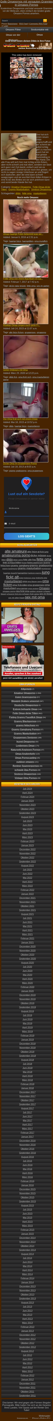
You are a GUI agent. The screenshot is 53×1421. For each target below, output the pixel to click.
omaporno (41, 332)
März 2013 (27, 1323)
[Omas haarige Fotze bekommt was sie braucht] (25, 216)
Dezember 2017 (28, 1092)
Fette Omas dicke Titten (25, 713)
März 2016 (27, 1177)
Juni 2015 (28, 1213)
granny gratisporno (17, 470)
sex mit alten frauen (16, 598)
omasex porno (9, 591)
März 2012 (27, 1371)
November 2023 (28, 805)
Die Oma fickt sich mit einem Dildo (20, 419)
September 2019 (27, 1007)
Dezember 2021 (28, 898)
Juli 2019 (27, 1015)
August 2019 (27, 1011)
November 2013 (28, 1290)
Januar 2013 (27, 1331)
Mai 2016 (27, 1169)
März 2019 (27, 1031)
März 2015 (27, 1226)
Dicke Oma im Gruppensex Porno (20, 463)
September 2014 (27, 1250)
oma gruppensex (35, 470)
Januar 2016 (27, 1185)
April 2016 (27, 1173)
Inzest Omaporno (26, 741)
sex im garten (43, 286)
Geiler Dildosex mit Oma (15, 370)
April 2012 (27, 1367)
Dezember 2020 (28, 946)
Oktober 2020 (27, 954)
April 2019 (27, 1027)
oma (25, 581)
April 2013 (27, 1319)
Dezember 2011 (27, 1383)
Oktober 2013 (27, 1294)
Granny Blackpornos (25, 721)
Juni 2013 (28, 1311)
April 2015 (27, 1222)
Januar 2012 (27, 1379)
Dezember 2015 (28, 1189)
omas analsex (33, 589)
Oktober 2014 (27, 1246)
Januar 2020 (27, 991)
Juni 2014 (28, 1262)
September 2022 (27, 861)
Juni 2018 (28, 1068)
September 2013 (27, 1298)
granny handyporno (10, 569)
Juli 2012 (27, 1355)
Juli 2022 (27, 870)
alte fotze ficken (16, 332)
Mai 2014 (27, 1266)
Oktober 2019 (27, 1003)
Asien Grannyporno (25, 697)
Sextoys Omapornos (41, 189)
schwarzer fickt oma (14, 594)
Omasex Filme (13, 29)
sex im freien (46, 594)
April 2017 (27, 1124)
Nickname (14, 508)
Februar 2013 (27, 1327)
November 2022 (28, 853)
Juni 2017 (28, 1116)
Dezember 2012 (28, 1335)
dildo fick (13, 377)
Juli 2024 (27, 789)
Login (6, 26)
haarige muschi (10, 573)
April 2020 (27, 979)
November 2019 (28, 999)
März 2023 (27, 837)
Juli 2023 (27, 821)
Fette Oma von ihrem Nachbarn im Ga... (23, 279)
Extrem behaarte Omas (25, 709)
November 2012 (28, 1339)
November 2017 (28, 1096)
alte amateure (16, 551)
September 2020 (27, 959)
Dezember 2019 (28, 995)
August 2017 (27, 1108)
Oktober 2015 (27, 1197)
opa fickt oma (22, 591)
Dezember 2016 (28, 1141)
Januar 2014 (27, 1282)
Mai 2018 (27, 1072)
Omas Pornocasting (25, 758)
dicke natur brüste (17, 286)
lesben (21, 578)
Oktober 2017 (27, 1100)
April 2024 (27, 793)
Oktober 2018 (27, 1052)
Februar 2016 (27, 1181)
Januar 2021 (27, 942)
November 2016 (28, 1145)
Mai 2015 (27, 1217)
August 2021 (27, 914)
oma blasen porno (34, 582)
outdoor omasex (36, 591)
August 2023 (27, 817)
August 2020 (27, 963)
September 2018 (27, 1056)
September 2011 (27, 1395)
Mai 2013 (27, 1315)
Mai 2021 (27, 926)
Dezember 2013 (28, 1286)
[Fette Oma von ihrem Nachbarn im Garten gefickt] (25, 261)
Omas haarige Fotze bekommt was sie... (23, 234)
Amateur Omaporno (21, 187)
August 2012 (27, 1351)
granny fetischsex (25, 725)
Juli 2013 (27, 1306)
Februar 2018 (27, 1084)
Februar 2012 (27, 1375)
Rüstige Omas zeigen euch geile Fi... (21, 325)
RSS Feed (23, 24)
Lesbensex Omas (25, 745)
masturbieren (39, 193)
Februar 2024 (27, 797)
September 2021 (27, 910)
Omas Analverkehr (25, 754)
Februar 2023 (27, 841)
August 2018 (27, 1060)
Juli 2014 (27, 1258)
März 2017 (27, 1128)
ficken (24, 563)
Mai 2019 (27, 1023)
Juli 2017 (27, 1112)
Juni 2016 (28, 1165)
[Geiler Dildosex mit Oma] (25, 352)
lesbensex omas (29, 578)
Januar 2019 (27, 1039)
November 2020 (28, 950)
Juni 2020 (28, 971)
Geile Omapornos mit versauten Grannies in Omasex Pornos (26, 3)
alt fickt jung (42, 552)
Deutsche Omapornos (26, 705)
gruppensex (30, 332)
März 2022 (27, 886)
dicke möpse (38, 555)
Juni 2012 (28, 1359)
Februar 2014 (27, 1278)
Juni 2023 (28, 825)
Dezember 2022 (28, 849)
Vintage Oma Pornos (26, 778)
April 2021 (27, 930)
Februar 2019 (27, 1035)
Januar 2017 (27, 1137)
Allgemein (26, 689)
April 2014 (27, 1270)
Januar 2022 (27, 894)
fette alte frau (29, 559)
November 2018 (28, 1048)
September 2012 (27, 1347)
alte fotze (32, 551)
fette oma (27, 193)
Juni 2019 (28, 1019)
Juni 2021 (28, 922)
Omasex (44, 588)
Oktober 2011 (27, 1391)
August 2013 (27, 1302)
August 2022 (27, 865)
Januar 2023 (27, 845)
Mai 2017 (27, 1120)
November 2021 (28, 902)
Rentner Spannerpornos (26, 766)
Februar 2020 (27, 987)
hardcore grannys (35, 573)
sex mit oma (35, 597)
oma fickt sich (24, 377)
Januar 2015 (27, 1234)
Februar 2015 (27, 1230)
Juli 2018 (27, 1064)
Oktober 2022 (27, 857)
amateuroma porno (16, 555)
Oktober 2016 (27, 1149)
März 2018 (27, 1080)
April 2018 (27, 1076)
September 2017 (27, 1104)
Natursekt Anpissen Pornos (26, 750)
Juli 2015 (27, 1209)
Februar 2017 (27, 1132)
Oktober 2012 (27, 1343)
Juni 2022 (28, 874)
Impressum (22, 1418)
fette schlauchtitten (12, 562)
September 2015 (27, 1201)
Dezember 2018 (28, 1043)
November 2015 (28, 1193)
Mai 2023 (27, 829)
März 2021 (27, 934)
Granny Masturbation (18, 189)
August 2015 (27, 1205)
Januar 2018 (27, 1088)
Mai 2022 (27, 878)
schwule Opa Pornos (26, 770)
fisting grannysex (35, 562)
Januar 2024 (27, 801)
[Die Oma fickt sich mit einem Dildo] (25, 400)
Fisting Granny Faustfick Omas (25, 717)
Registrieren (13, 24)
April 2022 (27, 882)
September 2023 (27, 813)
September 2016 (27, 1153)
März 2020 (27, 983)
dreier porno (18, 560)
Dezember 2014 (28, 1238)
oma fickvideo (19, 585)
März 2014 (27, 1274)
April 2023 (27, 833)
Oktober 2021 (27, 906)
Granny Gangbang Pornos (26, 729)
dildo (18, 193)
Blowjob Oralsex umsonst (25, 701)
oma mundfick (41, 241)
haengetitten (27, 241)
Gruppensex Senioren (25, 737)
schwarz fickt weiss (30, 594)
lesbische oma (41, 578)
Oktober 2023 (27, 809)
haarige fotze (15, 241)
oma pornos (22, 588)
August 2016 (27, 1157)
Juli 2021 (27, 918)
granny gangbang (20, 565)
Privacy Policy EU (41, 1418)
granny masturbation (29, 568)
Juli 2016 (27, 1161)
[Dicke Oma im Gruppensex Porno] (25, 445)
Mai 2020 (27, 975)
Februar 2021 (27, 938)
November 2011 (27, 1387)
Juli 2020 (27, 967)
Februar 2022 (27, 890)
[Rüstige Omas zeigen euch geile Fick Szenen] (25, 306)
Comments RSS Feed (38, 24)
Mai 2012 (27, 1363)
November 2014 (28, 1242)
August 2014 (27, 1254)
